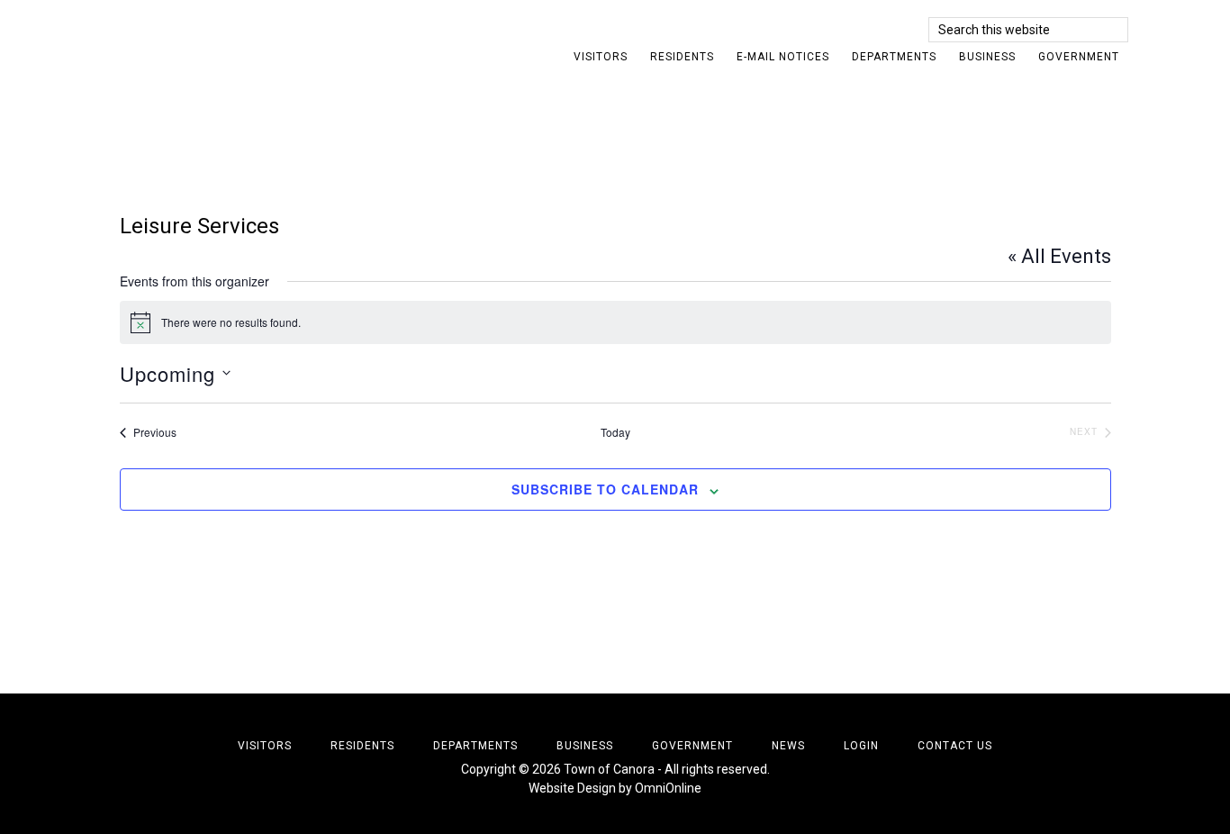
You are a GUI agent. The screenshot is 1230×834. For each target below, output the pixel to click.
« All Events (1059, 256)
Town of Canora (264, 40)
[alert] (615, 322)
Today (615, 432)
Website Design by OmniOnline (615, 788)
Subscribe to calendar (605, 489)
